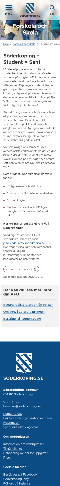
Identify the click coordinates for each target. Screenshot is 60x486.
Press (7, 457)
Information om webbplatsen (23, 444)
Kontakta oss (12, 413)
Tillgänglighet (12, 448)
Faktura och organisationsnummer (28, 418)
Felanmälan (11, 422)
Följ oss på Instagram (18, 483)
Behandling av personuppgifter (25, 453)
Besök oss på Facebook (20, 474)
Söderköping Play (16, 479)
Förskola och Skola (24, 44)
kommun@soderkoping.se (22, 406)
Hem (6, 44)
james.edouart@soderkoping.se (24, 243)
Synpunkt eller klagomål (20, 427)
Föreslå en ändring (21, 269)
